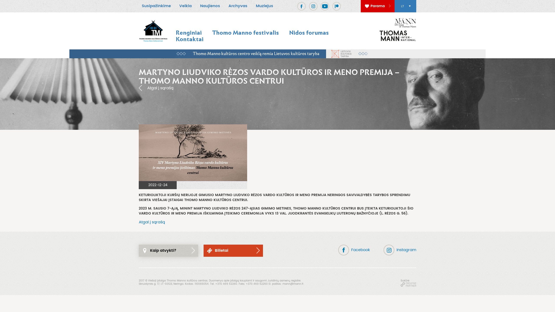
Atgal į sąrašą (160, 88)
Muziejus (264, 6)
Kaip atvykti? (163, 250)
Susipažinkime (156, 6)
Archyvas (238, 6)
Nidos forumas (309, 32)
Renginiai (189, 32)
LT (402, 6)
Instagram (406, 250)
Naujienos (210, 6)
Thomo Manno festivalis (245, 32)
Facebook (360, 250)
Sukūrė (405, 281)
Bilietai (221, 250)
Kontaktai (190, 39)
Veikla (185, 6)
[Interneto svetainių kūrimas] (408, 284)
